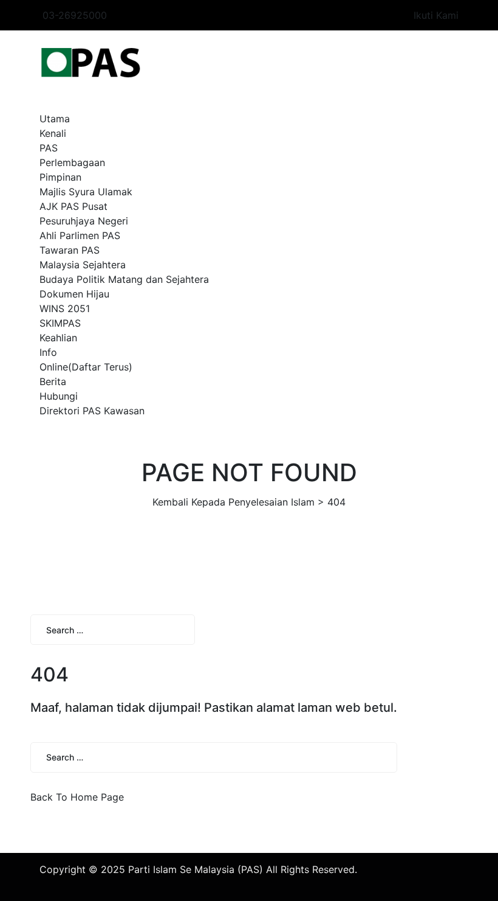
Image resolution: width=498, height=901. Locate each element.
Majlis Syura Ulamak (85, 192)
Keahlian (58, 338)
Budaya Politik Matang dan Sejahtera (124, 279)
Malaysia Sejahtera (82, 265)
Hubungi (58, 396)
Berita (52, 381)
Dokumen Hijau (74, 294)
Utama (54, 119)
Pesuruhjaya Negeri (83, 221)
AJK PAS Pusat (73, 206)
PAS (48, 148)
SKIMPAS (60, 323)
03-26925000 (75, 15)
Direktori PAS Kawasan (92, 411)
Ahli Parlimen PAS (79, 235)
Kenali (52, 133)
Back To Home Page (77, 797)
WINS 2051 (64, 308)
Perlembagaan (72, 162)
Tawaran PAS (69, 250)
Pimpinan (60, 177)
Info (48, 352)
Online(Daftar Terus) (85, 367)
